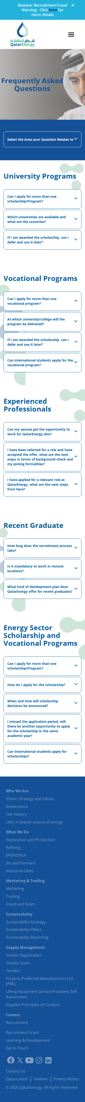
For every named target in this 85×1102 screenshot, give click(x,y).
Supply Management (25, 947)
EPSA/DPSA (16, 855)
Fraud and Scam (20, 904)
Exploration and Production (30, 839)
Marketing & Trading (25, 880)
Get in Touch (17, 1048)
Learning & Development (28, 1040)
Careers (13, 1014)
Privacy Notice (66, 1078)
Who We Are (17, 791)
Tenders (13, 970)
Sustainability (19, 914)
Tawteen (40, 1078)
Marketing (15, 888)
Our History (16, 814)
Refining (13, 847)
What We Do (17, 832)
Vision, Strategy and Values (30, 798)
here (53, 9)
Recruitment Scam (22, 1032)
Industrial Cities (20, 870)
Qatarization (17, 1078)
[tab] (42, 139)
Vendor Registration (24, 955)
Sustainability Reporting (27, 937)
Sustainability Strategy (26, 922)
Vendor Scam (18, 963)
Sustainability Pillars (24, 929)
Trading (13, 896)
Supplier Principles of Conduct (33, 1004)
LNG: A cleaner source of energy (34, 822)
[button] (42, 139)
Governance (17, 806)
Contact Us (16, 1071)
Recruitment (17, 1022)
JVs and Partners (20, 863)
